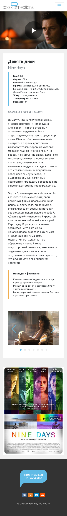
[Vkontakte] (24, 495)
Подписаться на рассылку (33, 476)
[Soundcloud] (42, 495)
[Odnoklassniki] (30, 495)
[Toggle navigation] (59, 5)
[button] (21, 350)
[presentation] (14, 329)
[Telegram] (36, 495)
